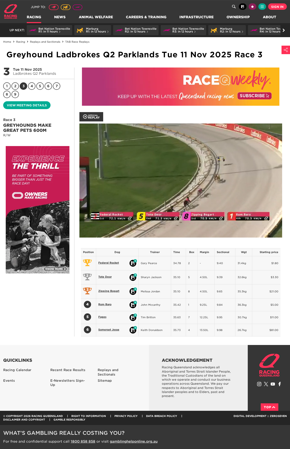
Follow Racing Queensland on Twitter (266, 384)
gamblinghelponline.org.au (134, 441)
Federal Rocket (108, 262)
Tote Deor (105, 276)
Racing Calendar (17, 370)
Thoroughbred (54, 7)
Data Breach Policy (161, 416)
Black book (242, 6)
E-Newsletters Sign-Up (67, 383)
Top (267, 407)
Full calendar (262, 6)
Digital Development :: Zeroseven (260, 416)
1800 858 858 (83, 441)
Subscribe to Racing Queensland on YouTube (273, 384)
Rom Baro (104, 304)
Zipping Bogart (108, 291)
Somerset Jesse (108, 329)
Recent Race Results (67, 370)
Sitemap (105, 381)
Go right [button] (283, 30)
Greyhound (77, 7)
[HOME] (12, 12)
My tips (252, 6)
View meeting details (27, 105)
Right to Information (88, 416)
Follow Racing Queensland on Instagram (259, 384)
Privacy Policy (126, 416)
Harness (65, 7)
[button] (49, 30)
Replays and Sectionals (108, 372)
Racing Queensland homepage (269, 365)
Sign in (277, 6)
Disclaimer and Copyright (24, 419)
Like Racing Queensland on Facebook (280, 384)
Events (9, 381)
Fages (102, 316)
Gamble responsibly (69, 419)
